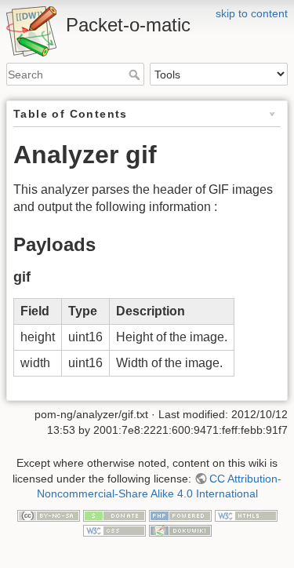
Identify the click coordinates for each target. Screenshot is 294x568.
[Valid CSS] (114, 529)
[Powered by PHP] (180, 514)
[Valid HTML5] (246, 514)
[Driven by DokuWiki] (180, 529)
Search (136, 74)
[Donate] (114, 514)
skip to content (252, 13)
